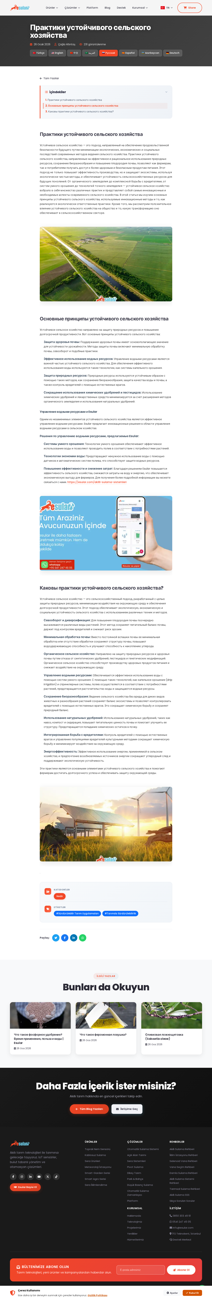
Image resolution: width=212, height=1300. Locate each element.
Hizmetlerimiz (135, 1239)
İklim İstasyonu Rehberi (184, 1155)
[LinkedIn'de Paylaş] (73, 937)
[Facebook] (13, 1176)
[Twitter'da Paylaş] (55, 937)
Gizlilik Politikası (97, 1295)
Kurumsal (138, 7)
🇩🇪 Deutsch (172, 53)
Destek (121, 7)
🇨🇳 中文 (74, 53)
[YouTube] (39, 1176)
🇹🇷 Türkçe (38, 53)
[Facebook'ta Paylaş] (64, 937)
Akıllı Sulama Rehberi (182, 1149)
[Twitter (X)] (47, 1176)
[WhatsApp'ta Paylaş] (82, 937)
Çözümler (71, 7)
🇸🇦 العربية (90, 53)
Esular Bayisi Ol (27, 1187)
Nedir (59, 896)
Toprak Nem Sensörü (97, 1149)
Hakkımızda (134, 1215)
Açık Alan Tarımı (136, 1155)
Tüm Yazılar (51, 78)
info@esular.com (183, 1227)
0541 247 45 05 (181, 1221)
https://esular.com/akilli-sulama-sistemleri (97, 482)
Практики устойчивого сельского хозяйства (75, 100)
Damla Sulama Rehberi (183, 1173)
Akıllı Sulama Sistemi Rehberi (182, 1181)
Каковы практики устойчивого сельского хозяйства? (81, 111)
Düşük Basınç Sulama (140, 1185)
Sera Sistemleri (136, 1161)
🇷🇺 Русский (108, 53)
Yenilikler (132, 1233)
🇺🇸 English (57, 53)
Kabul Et (194, 1293)
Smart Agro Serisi (95, 1179)
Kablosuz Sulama (95, 1155)
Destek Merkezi (181, 1239)
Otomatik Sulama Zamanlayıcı (138, 1193)
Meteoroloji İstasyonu (98, 1167)
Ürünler (50, 7)
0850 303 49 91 (181, 1215)
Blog (107, 7)
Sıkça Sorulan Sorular (182, 1201)
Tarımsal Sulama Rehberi (185, 1189)
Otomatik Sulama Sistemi (143, 1149)
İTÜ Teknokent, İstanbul (186, 1233)
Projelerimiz (134, 1227)
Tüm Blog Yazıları (91, 1109)
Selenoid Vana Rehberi (183, 1161)
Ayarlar (174, 1293)
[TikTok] (56, 1176)
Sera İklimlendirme (96, 1185)
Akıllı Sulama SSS (179, 1195)
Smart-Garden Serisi (97, 1173)
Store (192, 8)
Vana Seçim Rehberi (182, 1167)
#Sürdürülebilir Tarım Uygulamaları (77, 913)
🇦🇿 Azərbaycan (150, 53)
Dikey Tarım (134, 1173)
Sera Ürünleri (92, 1161)
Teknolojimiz (134, 1221)
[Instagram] (22, 1176)
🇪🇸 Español (128, 53)
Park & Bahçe (135, 1179)
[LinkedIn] (30, 1176)
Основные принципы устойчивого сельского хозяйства (83, 105)
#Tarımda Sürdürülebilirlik (120, 913)
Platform (92, 7)
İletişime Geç (129, 1109)
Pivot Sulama (135, 1167)
